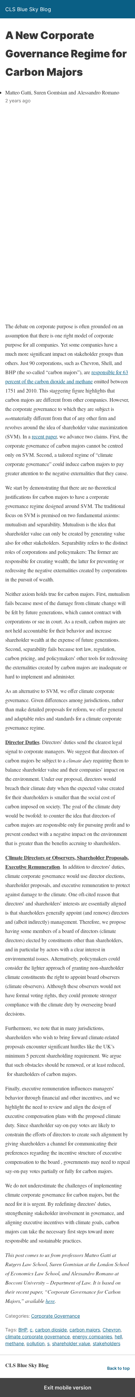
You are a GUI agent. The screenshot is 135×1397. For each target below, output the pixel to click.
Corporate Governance (55, 1316)
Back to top (118, 1368)
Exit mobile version (67, 1387)
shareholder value (71, 1343)
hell (118, 1336)
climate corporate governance (37, 1336)
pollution (36, 1343)
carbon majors (84, 1329)
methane (14, 1343)
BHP (22, 1329)
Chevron (112, 1329)
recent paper (44, 436)
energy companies (92, 1336)
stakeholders (106, 1343)
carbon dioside (51, 1329)
